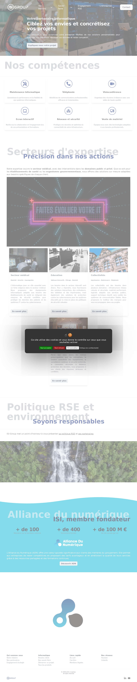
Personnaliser (72, 348)
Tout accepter (45, 348)
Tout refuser (59, 348)
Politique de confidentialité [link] (89, 348)
